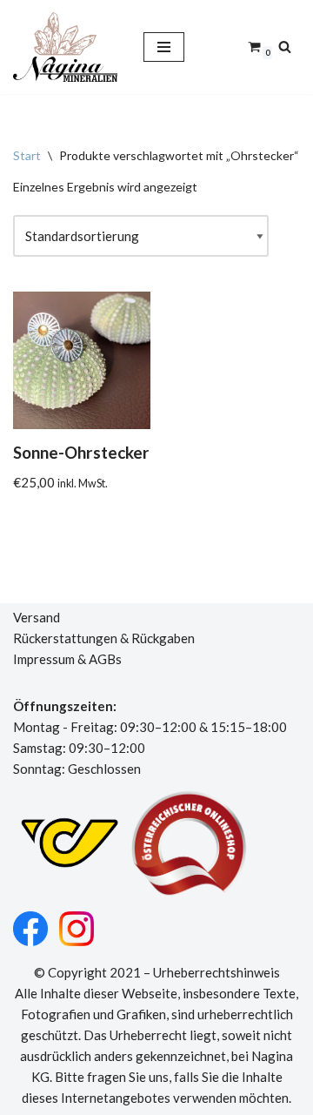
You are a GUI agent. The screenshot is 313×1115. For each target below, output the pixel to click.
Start (27, 155)
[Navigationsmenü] (163, 47)
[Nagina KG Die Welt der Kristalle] (65, 47)
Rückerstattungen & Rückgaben (104, 638)
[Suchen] (284, 46)
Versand (36, 617)
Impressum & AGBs (67, 659)
